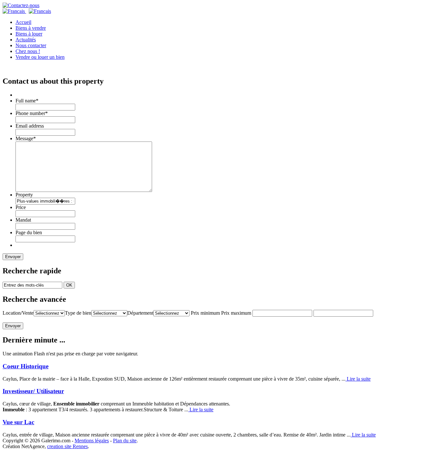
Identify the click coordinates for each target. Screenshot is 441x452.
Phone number (31, 113)
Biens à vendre (30, 28)
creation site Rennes (67, 446)
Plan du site (125, 440)
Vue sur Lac (18, 422)
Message (25, 138)
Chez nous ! (27, 51)
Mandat (23, 220)
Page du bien (28, 232)
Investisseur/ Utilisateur (33, 391)
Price (20, 207)
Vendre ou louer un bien (40, 57)
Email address (29, 126)
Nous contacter (30, 45)
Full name (26, 100)
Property (24, 194)
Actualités (25, 39)
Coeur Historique (25, 366)
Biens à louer (28, 34)
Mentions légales (92, 440)
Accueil (23, 22)
